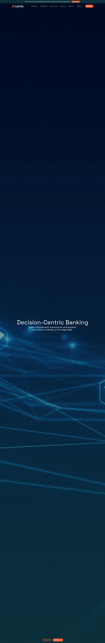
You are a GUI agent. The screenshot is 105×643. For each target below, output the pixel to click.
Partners (71, 6)
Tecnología (43, 6)
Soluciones (34, 6)
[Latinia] (17, 6)
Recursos (62, 6)
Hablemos (89, 6)
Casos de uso (53, 6)
